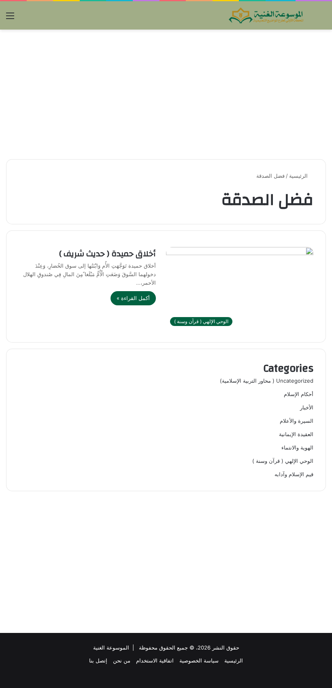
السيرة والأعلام (296, 420)
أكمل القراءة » (133, 298)
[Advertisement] (166, 94)
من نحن (121, 660)
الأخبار (306, 407)
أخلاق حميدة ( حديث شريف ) (107, 253)
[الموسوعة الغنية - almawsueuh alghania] (266, 15)
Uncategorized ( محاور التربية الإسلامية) (266, 380)
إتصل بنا (98, 660)
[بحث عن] (322, 18)
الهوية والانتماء (297, 447)
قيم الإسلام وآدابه (294, 474)
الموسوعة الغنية (111, 647)
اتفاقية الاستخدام (155, 660)
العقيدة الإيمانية (296, 434)
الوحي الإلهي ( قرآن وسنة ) (282, 461)
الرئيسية (299, 176)
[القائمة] (10, 18)
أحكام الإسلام (298, 394)
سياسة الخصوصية (199, 660)
